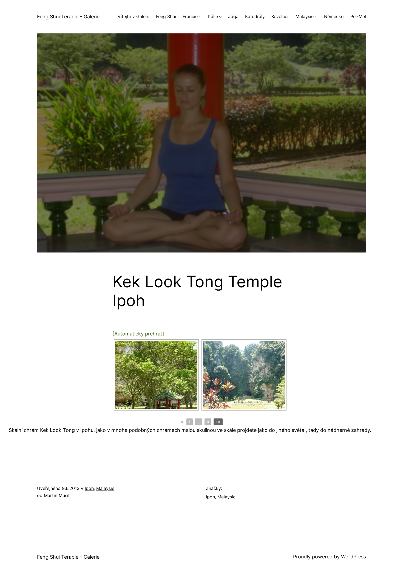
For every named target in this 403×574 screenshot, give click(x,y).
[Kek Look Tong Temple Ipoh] (156, 375)
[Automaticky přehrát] (138, 334)
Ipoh (89, 488)
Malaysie (105, 488)
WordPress (353, 556)
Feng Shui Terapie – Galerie (68, 16)
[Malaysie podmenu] (316, 16)
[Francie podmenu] (200, 16)
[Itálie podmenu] (220, 16)
